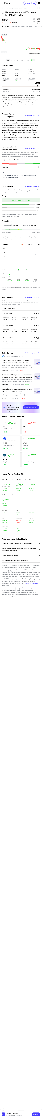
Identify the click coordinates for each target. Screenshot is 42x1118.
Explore (7, 8)
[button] (18, 160)
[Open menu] (39, 3)
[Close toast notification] (3, 1109)
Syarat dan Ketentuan (31, 583)
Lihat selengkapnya (31, 115)
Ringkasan (5, 26)
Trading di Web (30, 3)
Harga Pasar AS (14, 8)
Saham (20, 8)
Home (3, 8)
